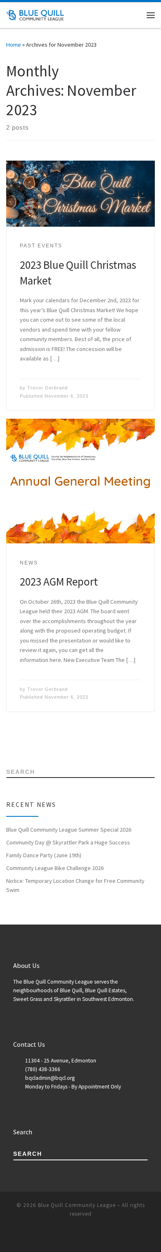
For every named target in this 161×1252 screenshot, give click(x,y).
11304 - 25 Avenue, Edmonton (60, 1060)
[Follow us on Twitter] (31, 742)
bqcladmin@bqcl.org (50, 1077)
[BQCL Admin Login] (54, 742)
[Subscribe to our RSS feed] (8, 742)
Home (13, 44)
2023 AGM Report (59, 581)
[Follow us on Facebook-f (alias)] (20, 742)
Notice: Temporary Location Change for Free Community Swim (75, 885)
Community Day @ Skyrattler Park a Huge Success (68, 842)
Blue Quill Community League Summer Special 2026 (68, 829)
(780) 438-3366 (42, 1069)
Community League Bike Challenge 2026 (55, 868)
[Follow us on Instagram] (43, 742)
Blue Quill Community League (77, 1205)
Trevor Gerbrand (47, 387)
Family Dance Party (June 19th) (43, 855)
